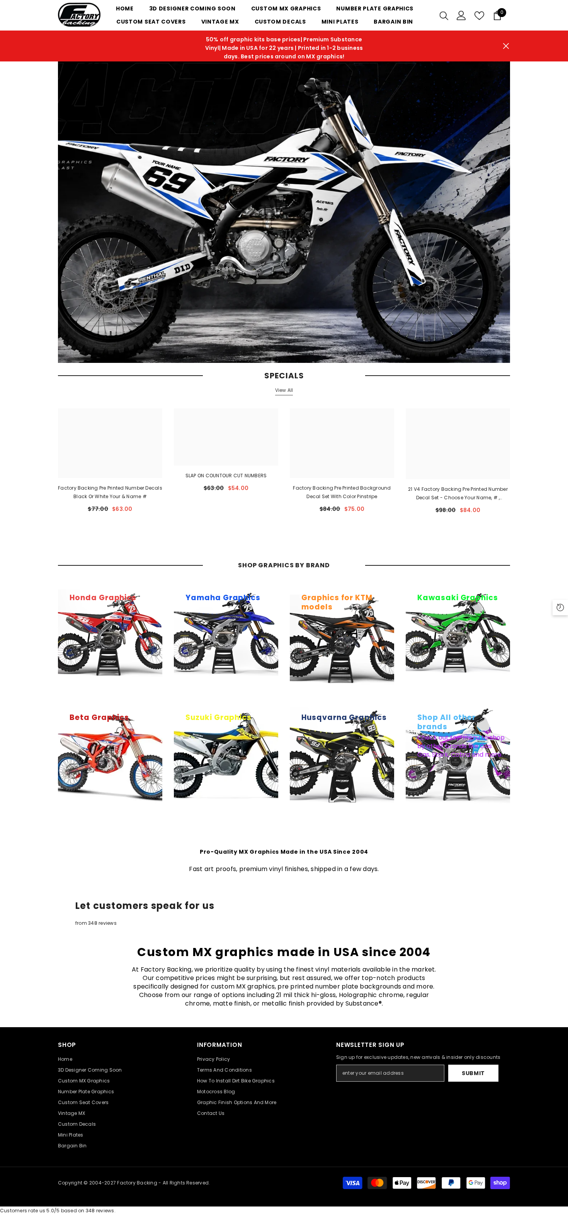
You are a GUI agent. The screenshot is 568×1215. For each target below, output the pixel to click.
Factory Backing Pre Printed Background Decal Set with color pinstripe (342, 492)
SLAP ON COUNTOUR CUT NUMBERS (226, 475)
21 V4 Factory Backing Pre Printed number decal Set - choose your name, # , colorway (458, 494)
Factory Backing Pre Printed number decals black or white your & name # (110, 492)
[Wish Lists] (479, 15)
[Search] (443, 15)
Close (506, 46)
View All (284, 390)
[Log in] (461, 15)
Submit (473, 1073)
